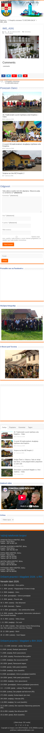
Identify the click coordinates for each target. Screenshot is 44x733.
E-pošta (9, 222)
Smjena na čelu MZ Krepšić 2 (13, 173)
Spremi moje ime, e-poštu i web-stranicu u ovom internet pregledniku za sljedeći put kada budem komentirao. (21, 238)
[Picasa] (26, 725)
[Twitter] (21, 725)
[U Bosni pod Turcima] (22, 364)
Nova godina (20, 585)
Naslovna (3, 20)
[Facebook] (19, 725)
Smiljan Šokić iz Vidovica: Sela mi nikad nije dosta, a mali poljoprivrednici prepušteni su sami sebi (28, 462)
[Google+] (16, 725)
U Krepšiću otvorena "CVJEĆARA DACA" (22, 20)
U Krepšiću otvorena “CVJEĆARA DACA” (12, 81)
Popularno (12, 427)
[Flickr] (23, 725)
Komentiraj (27, 31)
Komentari (22, 427)
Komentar (10, 195)
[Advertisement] (18, 403)
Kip (5, 31)
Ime (8, 215)
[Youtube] (28, 725)
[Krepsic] (22, 8)
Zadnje (4, 427)
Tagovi (30, 427)
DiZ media (26, 722)
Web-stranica (6, 230)
